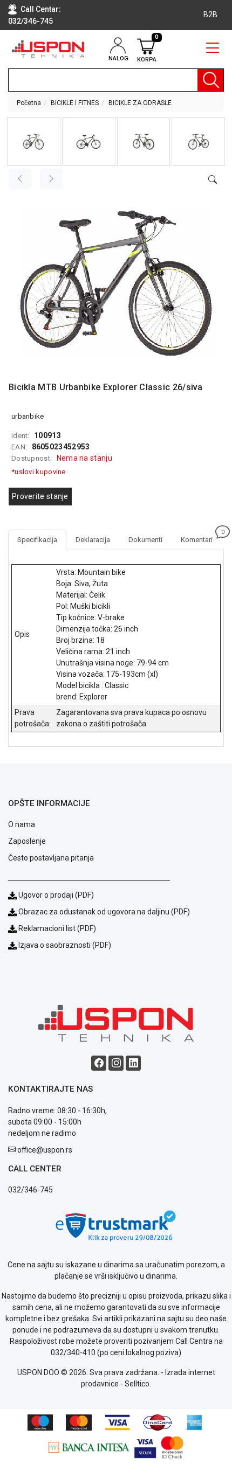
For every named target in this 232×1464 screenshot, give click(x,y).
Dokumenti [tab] (145, 540)
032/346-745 (30, 21)
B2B (210, 14)
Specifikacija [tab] (37, 540)
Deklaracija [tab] (93, 540)
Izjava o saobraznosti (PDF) (64, 945)
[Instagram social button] (116, 1063)
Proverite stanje (40, 496)
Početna (29, 103)
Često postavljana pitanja (51, 858)
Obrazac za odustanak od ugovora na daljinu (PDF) (104, 911)
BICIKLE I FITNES (75, 103)
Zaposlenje (27, 841)
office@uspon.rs (44, 1150)
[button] (33, 141)
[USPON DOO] (48, 48)
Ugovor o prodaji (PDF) (55, 895)
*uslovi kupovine (38, 472)
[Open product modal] (212, 180)
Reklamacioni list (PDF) (56, 928)
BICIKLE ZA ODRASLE (140, 103)
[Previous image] (20, 179)
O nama (21, 824)
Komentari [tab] (201, 537)
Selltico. (138, 1383)
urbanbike (27, 416)
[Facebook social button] (98, 1063)
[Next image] (51, 179)
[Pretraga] (210, 80)
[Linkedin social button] (133, 1063)
